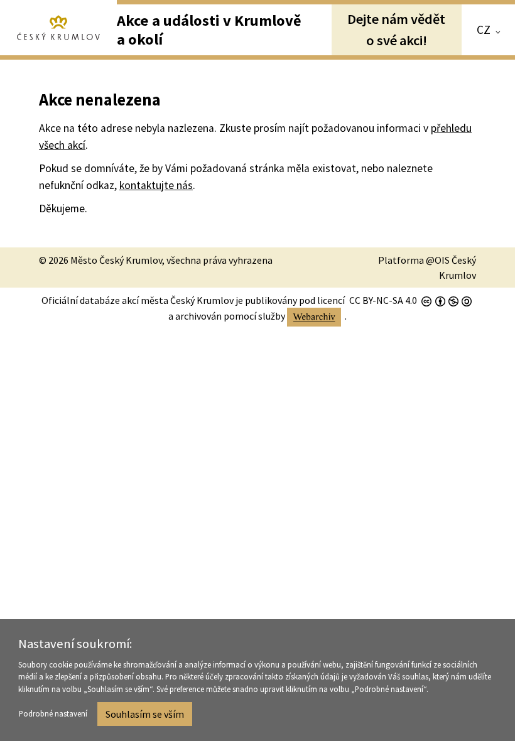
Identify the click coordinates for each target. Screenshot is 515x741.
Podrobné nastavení (53, 713)
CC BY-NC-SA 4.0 (383, 300)
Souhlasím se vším (145, 714)
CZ (484, 29)
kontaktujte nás (156, 185)
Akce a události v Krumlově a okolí (209, 29)
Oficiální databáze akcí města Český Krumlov (137, 300)
